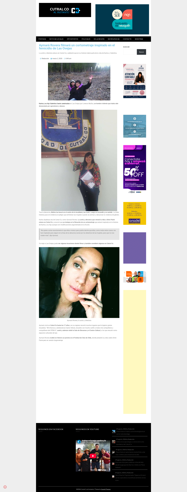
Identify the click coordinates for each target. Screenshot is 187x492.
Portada (42, 39)
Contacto (127, 39)
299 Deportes (72, 39)
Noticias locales (56, 39)
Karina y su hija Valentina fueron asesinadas (54, 103)
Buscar (126, 47)
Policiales (86, 39)
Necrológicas (114, 39)
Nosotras (139, 39)
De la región (99, 39)
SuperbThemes (106, 489)
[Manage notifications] (5, 486)
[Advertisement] (134, 352)
